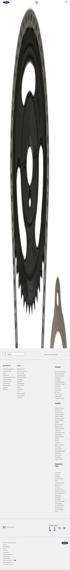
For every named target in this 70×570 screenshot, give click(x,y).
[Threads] (50, 530)
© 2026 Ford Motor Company (9, 542)
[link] (5, 544)
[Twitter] (55, 528)
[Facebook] (50, 528)
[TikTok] (55, 530)
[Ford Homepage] (64, 543)
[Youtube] (59, 528)
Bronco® (47, 355)
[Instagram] (64, 528)
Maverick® (54, 355)
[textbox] (14, 354)
